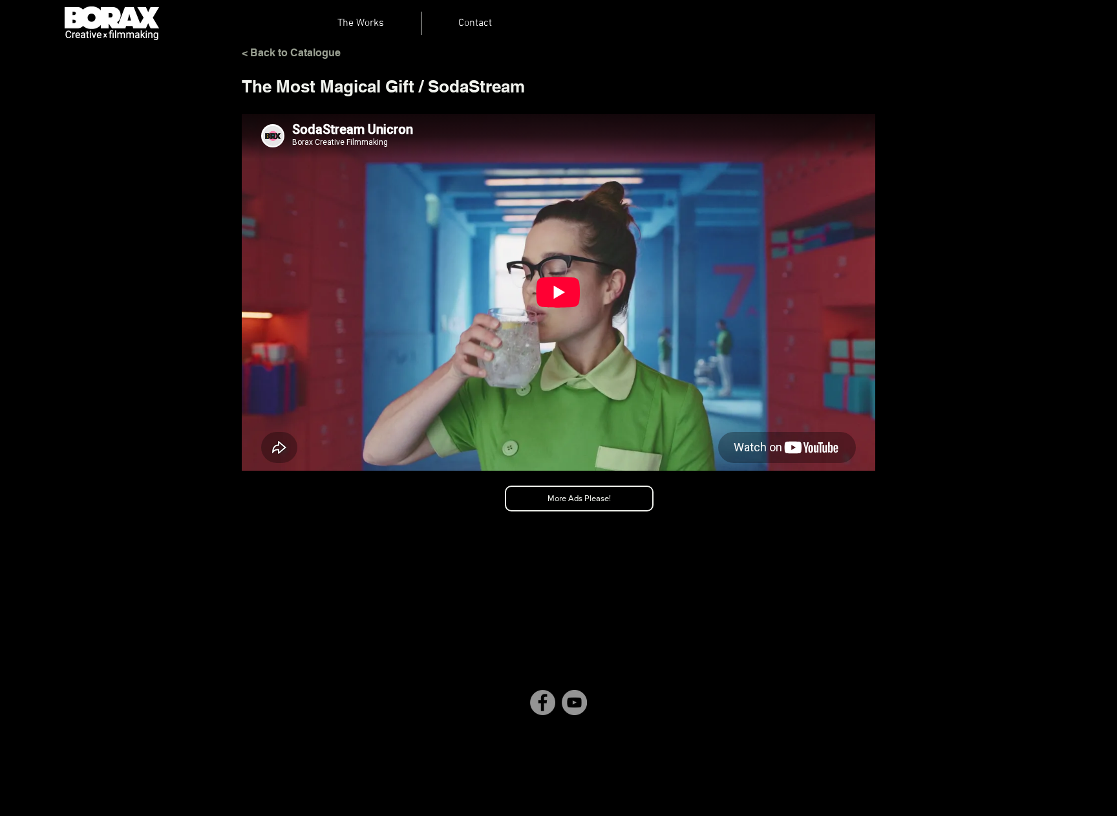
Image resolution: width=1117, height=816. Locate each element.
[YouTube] (574, 702)
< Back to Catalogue (291, 53)
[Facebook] (542, 702)
